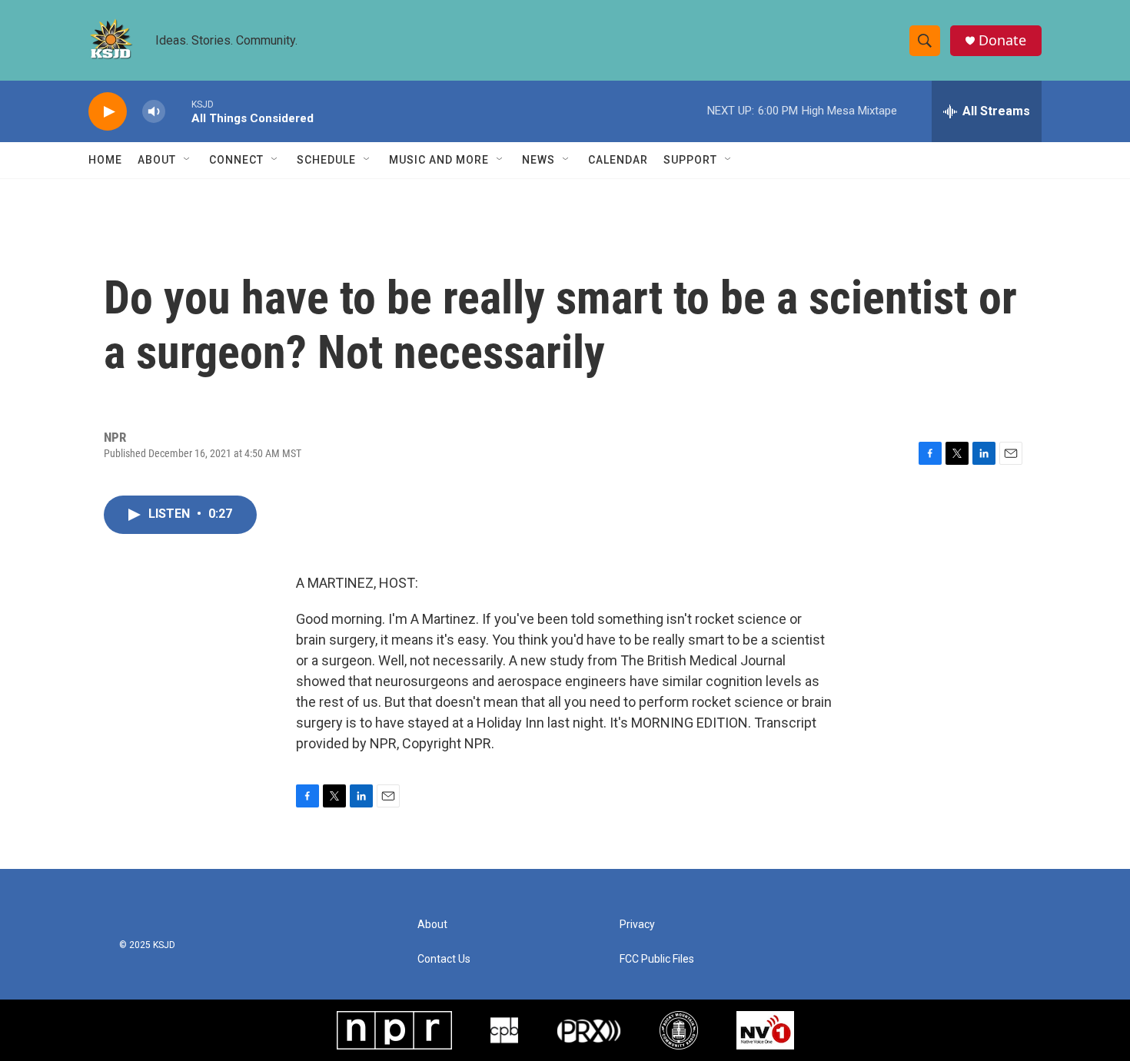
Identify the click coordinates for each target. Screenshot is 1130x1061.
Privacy (637, 924)
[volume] (154, 111)
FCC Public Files (657, 959)
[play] (107, 112)
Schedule (326, 160)
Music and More (439, 160)
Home (105, 160)
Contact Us (443, 959)
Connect (236, 160)
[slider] (178, 111)
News (538, 160)
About (157, 160)
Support (690, 160)
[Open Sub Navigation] (187, 160)
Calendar (618, 160)
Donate (1002, 40)
